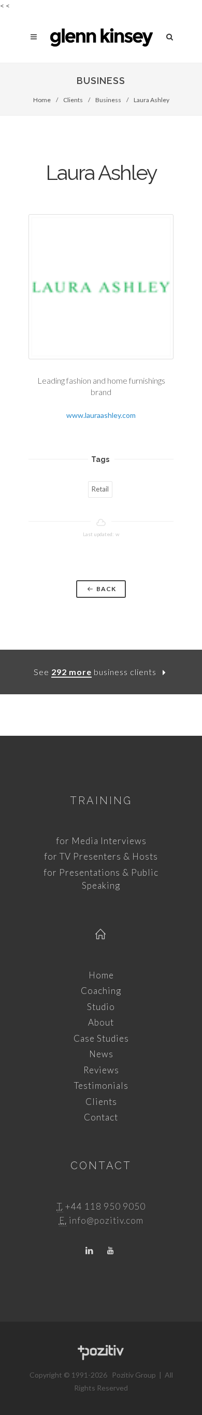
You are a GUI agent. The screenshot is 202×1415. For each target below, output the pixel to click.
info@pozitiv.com (106, 1220)
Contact (101, 1117)
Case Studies (101, 1038)
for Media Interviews (101, 840)
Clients (73, 100)
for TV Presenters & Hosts (101, 856)
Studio (101, 1006)
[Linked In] (89, 1251)
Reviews (101, 1069)
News (101, 1053)
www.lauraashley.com (101, 415)
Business (108, 100)
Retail (100, 489)
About (101, 1022)
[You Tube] (110, 1251)
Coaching (101, 990)
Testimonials (101, 1085)
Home (42, 100)
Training (101, 800)
